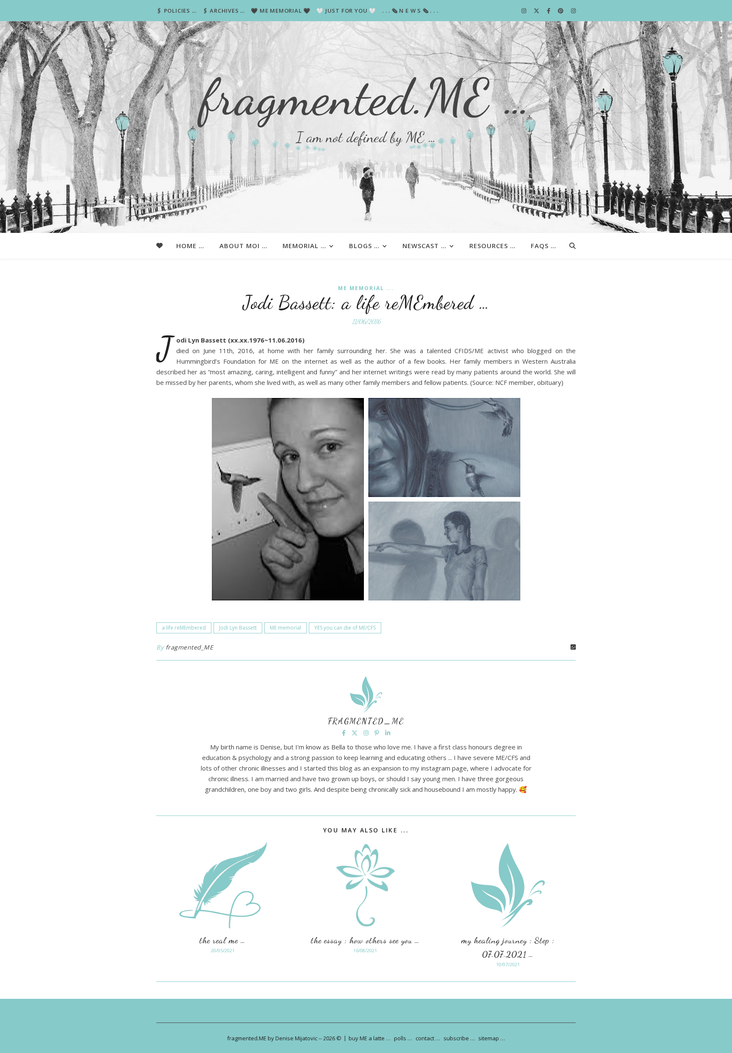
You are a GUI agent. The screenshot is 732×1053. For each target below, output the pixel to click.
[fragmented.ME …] (366, 127)
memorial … (304, 245)
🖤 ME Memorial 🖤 (281, 10)
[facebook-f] (549, 10)
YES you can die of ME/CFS (345, 627)
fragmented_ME (190, 647)
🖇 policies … (176, 10)
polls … (403, 1038)
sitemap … (491, 1038)
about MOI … (243, 245)
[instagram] (524, 10)
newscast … (424, 245)
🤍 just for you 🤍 (346, 10)
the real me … (223, 940)
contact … (428, 1038)
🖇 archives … (223, 10)
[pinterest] (561, 10)
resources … (492, 245)
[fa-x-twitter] (537, 10)
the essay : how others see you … (365, 940)
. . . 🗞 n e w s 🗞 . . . (410, 10)
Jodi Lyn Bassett (238, 627)
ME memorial (285, 627)
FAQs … (543, 245)
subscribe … (459, 1038)
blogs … (364, 245)
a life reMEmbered (184, 627)
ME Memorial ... (366, 288)
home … (190, 245)
